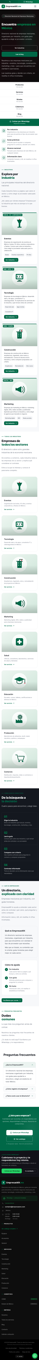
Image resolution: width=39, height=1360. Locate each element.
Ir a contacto (29, 1171)
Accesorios (5, 1238)
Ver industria (10, 260)
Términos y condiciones (25, 1348)
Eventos (7, 238)
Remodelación (19, 366)
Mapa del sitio (26, 1352)
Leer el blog (20, 54)
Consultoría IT (9, 311)
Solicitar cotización (8, 1334)
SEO (19, 418)
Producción (5, 1283)
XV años (29, 254)
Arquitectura (8, 366)
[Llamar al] (10, 1)
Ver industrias (19, 48)
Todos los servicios (8, 1320)
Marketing (9, 404)
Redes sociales (27, 418)
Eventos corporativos (18, 254)
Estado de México (19, 1304)
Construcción (10, 350)
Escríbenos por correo (10, 1000)
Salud (3, 1273)
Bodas (7, 254)
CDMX (19, 1299)
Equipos (4, 1233)
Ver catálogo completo (9, 1228)
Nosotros (5, 1315)
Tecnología (9, 293)
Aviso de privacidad (11, 1348)
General (4, 1243)
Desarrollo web (9, 307)
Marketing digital (10, 418)
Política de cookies (14, 1352)
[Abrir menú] (35, 6)
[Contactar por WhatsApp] (34, 1355)
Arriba (20, 1356)
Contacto (5, 1329)
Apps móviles (20, 307)
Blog (3, 1324)
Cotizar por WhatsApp (21, 1132)
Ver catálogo (20, 1139)
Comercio (5, 1288)
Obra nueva (29, 366)
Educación (5, 1278)
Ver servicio (8, 509)
